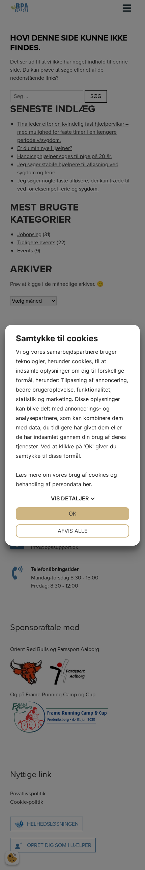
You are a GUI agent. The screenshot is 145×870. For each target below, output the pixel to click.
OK (72, 513)
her (87, 484)
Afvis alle (73, 530)
